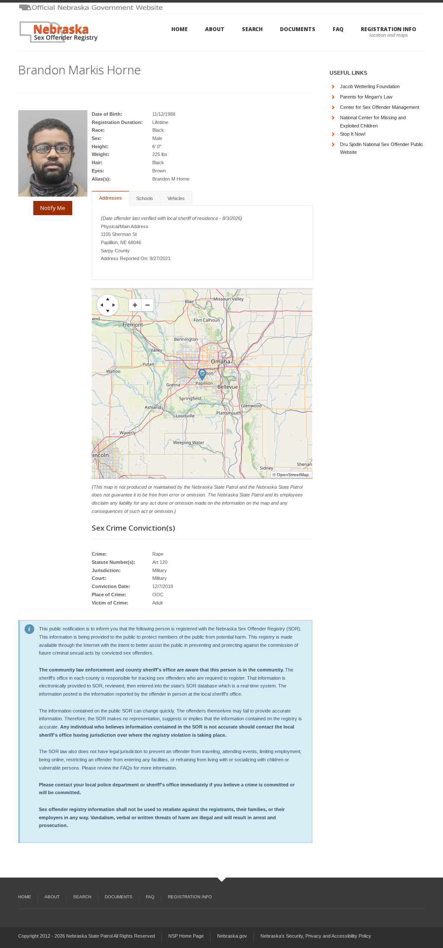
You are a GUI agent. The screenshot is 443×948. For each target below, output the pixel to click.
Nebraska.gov (232, 935)
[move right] (114, 305)
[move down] (108, 311)
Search (252, 29)
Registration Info (388, 29)
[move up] (108, 299)
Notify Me (52, 208)
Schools (144, 198)
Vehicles (176, 198)
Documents (297, 29)
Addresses (110, 197)
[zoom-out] (147, 305)
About (215, 29)
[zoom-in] (134, 305)
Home (179, 29)
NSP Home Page (186, 935)
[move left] (102, 305)
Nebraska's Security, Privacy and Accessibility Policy (315, 935)
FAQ (338, 29)
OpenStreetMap (293, 474)
